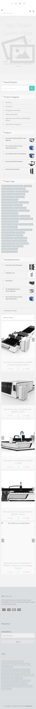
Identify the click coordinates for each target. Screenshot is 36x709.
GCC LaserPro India (7, 208)
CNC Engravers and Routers (13, 110)
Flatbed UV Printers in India (9, 202)
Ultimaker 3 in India (7, 238)
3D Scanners (9, 106)
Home (5, 61)
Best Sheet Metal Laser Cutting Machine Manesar (15, 664)
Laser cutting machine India (9, 213)
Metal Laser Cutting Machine (10, 224)
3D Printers (9, 102)
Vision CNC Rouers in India (9, 252)
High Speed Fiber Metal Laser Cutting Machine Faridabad (17, 675)
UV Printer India (6, 246)
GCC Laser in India (7, 205)
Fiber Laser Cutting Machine (9, 200)
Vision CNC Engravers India (9, 249)
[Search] (32, 88)
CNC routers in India (22, 191)
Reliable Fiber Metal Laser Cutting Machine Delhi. (15, 681)
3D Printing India (17, 186)
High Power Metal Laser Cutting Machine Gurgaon (15, 672)
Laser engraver (25, 216)
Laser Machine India (26, 219)
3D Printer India (6, 186)
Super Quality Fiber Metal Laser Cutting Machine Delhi (17, 686)
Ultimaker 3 (19, 235)
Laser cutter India (24, 211)
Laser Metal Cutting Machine (10, 222)
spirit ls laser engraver (8, 232)
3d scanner (28, 186)
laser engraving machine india (10, 219)
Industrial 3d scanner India (9, 211)
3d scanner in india (7, 189)
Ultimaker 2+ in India (8, 235)
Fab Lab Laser (20, 197)
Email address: (6, 632)
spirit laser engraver (25, 230)
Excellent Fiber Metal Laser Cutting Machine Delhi (15, 670)
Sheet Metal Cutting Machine (10, 230)
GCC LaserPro (18, 205)
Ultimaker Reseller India (19, 241)
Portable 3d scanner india (9, 227)
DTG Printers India (7, 194)
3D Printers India (7, 662)
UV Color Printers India (8, 243)
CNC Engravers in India (8, 191)
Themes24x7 (28, 706)
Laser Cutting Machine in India (10, 216)
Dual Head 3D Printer (8, 197)
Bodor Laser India (7, 667)
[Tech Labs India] (6, 11)
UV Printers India (17, 246)
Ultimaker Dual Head (20, 238)
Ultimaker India (6, 241)
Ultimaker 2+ (20, 232)
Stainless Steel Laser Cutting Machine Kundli (14, 683)
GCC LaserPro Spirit (20, 208)
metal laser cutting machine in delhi (12, 678)
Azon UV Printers (20, 189)
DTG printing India (19, 194)
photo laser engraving (26, 224)
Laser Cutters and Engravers (13, 124)
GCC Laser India (24, 202)
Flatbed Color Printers (12, 114)
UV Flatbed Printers (22, 243)
